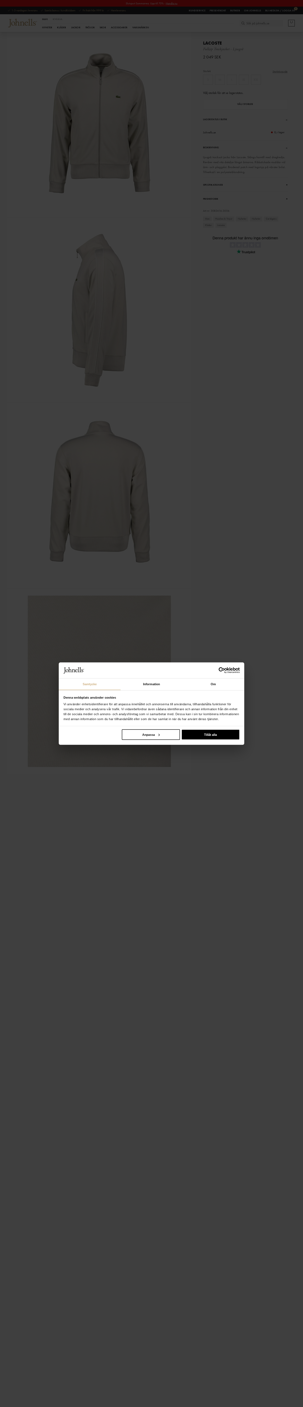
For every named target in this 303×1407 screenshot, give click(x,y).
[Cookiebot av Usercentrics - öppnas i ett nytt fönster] (222, 670)
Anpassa (148, 734)
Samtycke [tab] (90, 684)
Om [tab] (213, 684)
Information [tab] (151, 684)
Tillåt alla (210, 734)
